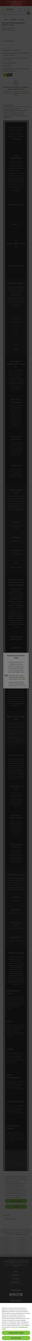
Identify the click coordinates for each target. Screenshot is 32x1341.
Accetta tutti (16, 1338)
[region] (16, 1322)
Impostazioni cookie (16, 1333)
